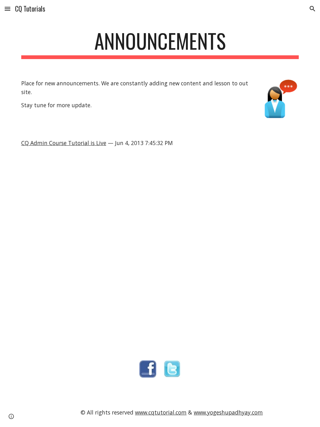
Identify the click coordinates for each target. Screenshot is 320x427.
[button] (7, 8)
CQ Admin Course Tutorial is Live (63, 143)
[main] (160, 44)
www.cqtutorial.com (161, 412)
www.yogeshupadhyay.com (228, 412)
